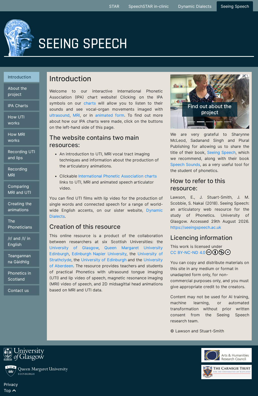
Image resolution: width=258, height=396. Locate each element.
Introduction (19, 76)
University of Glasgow (74, 247)
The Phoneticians (20, 224)
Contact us (18, 290)
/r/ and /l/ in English (19, 241)
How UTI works (16, 119)
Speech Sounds (185, 164)
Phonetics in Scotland (19, 276)
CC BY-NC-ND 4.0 (187, 252)
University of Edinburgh (103, 259)
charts (90, 103)
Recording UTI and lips (21, 154)
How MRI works (16, 137)
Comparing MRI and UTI (19, 189)
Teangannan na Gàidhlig (19, 258)
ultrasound (59, 115)
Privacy (11, 384)
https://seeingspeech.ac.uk (195, 227)
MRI (76, 115)
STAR (114, 6)
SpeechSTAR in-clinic (148, 6)
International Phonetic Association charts (117, 176)
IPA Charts (18, 105)
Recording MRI (17, 172)
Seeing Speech (235, 6)
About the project (17, 91)
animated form (109, 115)
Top (8, 390)
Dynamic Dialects (194, 6)
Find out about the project (210, 109)
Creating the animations (19, 206)
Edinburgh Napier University (99, 253)
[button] (176, 101)
